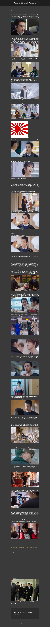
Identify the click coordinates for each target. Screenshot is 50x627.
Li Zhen (34, 547)
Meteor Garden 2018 (14, 548)
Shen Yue (18, 548)
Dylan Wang (26, 547)
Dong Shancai (22, 547)
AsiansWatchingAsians (25, 3)
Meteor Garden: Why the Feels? (24, 612)
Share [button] (12, 544)
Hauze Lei (30, 547)
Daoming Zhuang (13, 547)
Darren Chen (18, 547)
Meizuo (36, 547)
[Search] (38, 3)
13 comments (18, 614)
